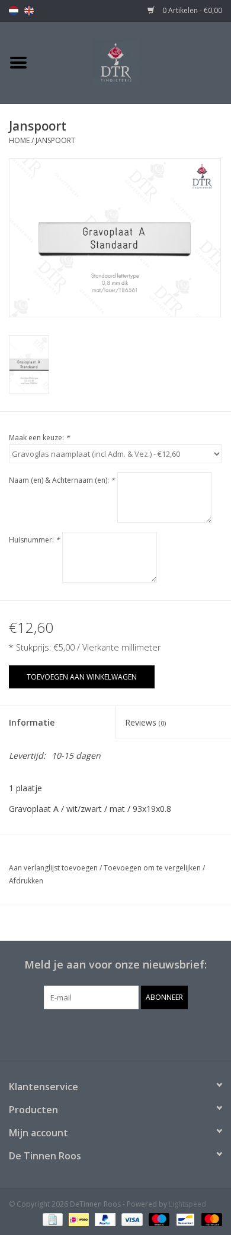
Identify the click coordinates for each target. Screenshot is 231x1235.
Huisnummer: (34, 540)
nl (13, 10)
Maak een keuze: (39, 438)
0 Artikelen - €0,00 (191, 10)
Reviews (145, 722)
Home (19, 140)
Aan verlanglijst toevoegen (53, 868)
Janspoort (55, 140)
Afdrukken (26, 881)
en (29, 10)
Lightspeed (187, 1204)
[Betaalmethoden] (51, 1219)
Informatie (31, 722)
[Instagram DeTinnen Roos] (126, 1033)
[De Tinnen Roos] (134, 61)
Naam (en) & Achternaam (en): (62, 480)
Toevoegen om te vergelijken (153, 868)
